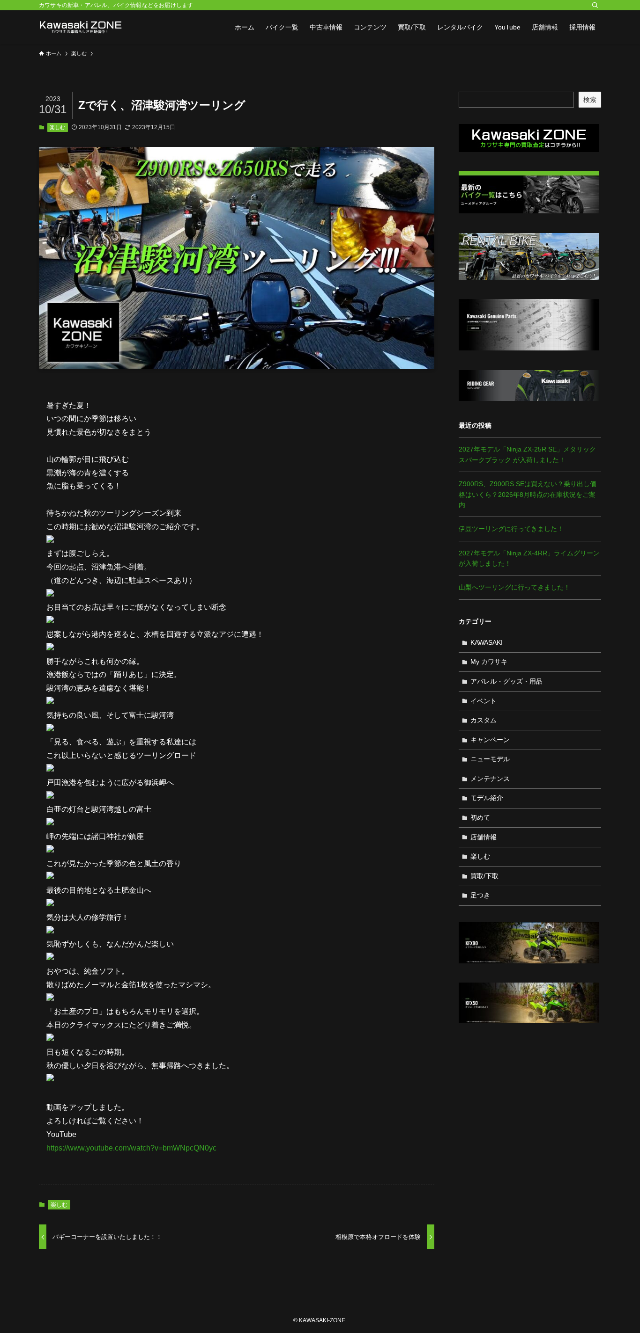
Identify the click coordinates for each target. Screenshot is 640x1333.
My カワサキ (488, 661)
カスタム (483, 720)
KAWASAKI (486, 642)
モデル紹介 (486, 797)
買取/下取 (484, 876)
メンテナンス (490, 778)
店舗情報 (483, 837)
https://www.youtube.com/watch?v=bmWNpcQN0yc (131, 1148)
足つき (480, 895)
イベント (483, 701)
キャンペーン (490, 739)
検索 (589, 99)
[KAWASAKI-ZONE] (80, 27)
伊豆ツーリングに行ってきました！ (511, 528)
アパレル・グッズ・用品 (506, 681)
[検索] (595, 5)
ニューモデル (490, 759)
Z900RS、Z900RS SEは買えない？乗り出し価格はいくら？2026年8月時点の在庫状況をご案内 (527, 494)
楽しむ (57, 127)
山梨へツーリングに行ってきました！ (514, 587)
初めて (480, 817)
